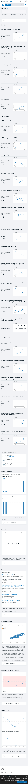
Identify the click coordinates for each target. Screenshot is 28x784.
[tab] (4, 15)
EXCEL (13, 456)
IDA (5, 772)
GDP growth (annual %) (7, 155)
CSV (7, 456)
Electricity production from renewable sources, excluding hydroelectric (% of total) (13, 301)
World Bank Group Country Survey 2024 (10, 600)
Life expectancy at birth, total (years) (11, 29)
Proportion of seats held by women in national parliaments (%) (11, 378)
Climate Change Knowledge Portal (14, 756)
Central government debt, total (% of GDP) (12, 396)
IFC (8, 772)
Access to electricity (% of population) (11, 229)
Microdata (8, 614)
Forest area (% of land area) (8, 246)
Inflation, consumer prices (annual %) (11, 190)
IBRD (2, 772)
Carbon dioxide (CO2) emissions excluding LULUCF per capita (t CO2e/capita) (12, 264)
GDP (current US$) (6, 121)
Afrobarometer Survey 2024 (8, 574)
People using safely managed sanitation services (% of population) (12, 319)
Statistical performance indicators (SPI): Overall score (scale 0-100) (12, 414)
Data (11, 1)
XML (10, 456)
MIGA (11, 772)
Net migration (5, 99)
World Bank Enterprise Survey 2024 (9, 594)
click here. (8, 782)
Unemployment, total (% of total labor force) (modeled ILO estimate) (13, 172)
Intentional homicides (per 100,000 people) (12, 360)
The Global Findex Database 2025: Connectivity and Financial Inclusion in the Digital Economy (13, 586)
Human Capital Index (11, 663)
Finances (8, 563)
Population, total (6, 65)
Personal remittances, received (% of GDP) (12, 207)
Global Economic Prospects (12, 703)
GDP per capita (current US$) (9, 138)
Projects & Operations (11, 522)
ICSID (15, 772)
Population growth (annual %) (9, 82)
